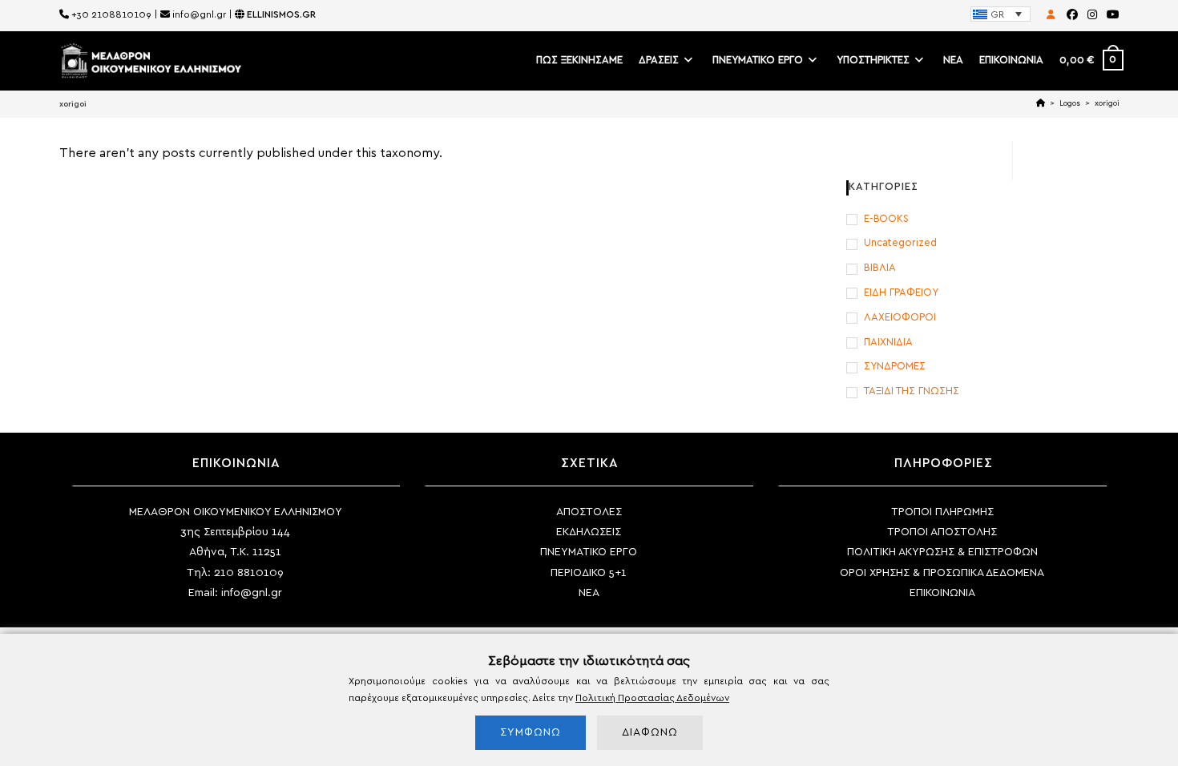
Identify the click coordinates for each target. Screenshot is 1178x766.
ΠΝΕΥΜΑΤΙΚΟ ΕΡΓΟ (588, 552)
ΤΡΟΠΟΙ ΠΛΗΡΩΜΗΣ (942, 512)
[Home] (1040, 103)
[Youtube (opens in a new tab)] (1111, 15)
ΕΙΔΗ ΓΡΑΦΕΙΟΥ (901, 293)
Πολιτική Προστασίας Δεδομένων (652, 698)
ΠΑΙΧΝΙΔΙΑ (888, 342)
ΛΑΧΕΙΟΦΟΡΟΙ (900, 317)
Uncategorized (900, 243)
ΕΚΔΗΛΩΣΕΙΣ (588, 532)
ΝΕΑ (589, 593)
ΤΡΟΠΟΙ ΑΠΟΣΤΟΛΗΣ (942, 532)
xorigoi (1107, 103)
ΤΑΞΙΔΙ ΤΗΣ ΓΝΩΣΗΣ (911, 391)
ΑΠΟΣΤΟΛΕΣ (589, 512)
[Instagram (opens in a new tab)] (1092, 15)
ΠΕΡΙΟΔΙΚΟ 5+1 (589, 573)
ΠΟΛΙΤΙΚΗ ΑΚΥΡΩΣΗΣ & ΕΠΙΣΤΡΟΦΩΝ (942, 552)
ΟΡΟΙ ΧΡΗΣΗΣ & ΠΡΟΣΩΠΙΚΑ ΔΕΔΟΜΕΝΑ (942, 573)
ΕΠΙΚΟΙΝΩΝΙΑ (942, 593)
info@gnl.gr (199, 14)
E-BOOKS (886, 219)
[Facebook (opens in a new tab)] (1072, 15)
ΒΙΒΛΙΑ (880, 268)
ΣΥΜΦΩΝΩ (530, 732)
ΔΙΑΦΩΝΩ (650, 732)
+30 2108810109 (111, 14)
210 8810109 (249, 573)
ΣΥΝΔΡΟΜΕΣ (895, 366)
